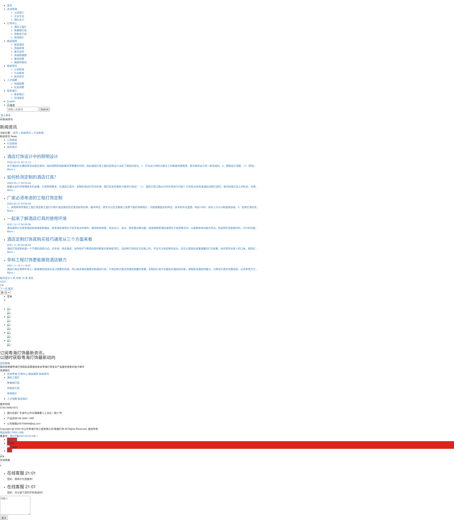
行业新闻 (19, 73)
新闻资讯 (12, 65)
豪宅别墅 (19, 58)
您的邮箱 (5, 363)
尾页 (10, 288)
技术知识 (19, 76)
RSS (14, 432)
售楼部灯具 (20, 30)
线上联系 (5, 115)
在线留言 (19, 97)
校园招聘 (19, 83)
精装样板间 (20, 62)
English (11, 101)
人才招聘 (12, 80)
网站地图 (5, 432)
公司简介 (19, 12)
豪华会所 (19, 51)
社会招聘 (19, 87)
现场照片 (19, 37)
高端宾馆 (19, 48)
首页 (9, 5)
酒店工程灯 (20, 26)
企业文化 (19, 16)
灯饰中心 (12, 23)
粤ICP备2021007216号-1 (24, 436)
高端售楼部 (20, 55)
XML (21, 432)
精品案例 (12, 41)
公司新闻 (19, 69)
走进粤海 (12, 9)
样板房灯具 (20, 34)
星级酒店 (19, 44)
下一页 (3, 288)
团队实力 (19, 19)
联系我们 (12, 90)
